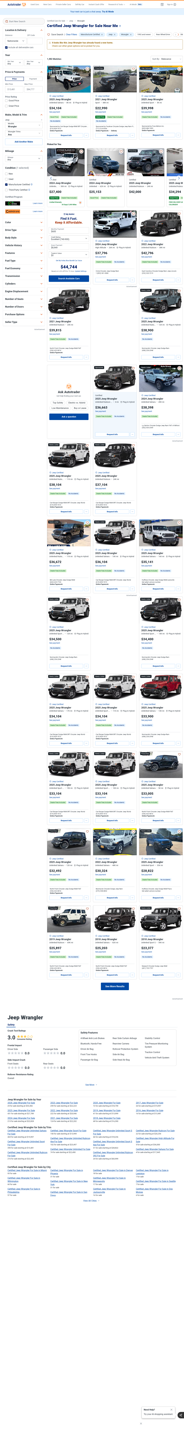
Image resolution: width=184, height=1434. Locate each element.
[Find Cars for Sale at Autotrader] (17, 4)
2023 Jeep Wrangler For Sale (64, 1103)
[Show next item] (132, 378)
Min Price (9, 84)
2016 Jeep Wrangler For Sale (149, 1110)
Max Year (30, 61)
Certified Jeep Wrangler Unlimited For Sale (70, 1149)
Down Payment (56, 245)
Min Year (11, 61)
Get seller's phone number (151, 582)
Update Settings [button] (80, 271)
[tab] (11, 1024)
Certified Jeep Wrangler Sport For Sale (68, 1130)
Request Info (66, 135)
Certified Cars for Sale (56, 21)
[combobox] (24, 21)
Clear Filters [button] (71, 34)
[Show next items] (178, 34)
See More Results (114, 986)
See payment (54, 112)
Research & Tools (115, 4)
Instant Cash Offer (96, 4)
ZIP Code (31, 35)
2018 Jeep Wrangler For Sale (106, 1118)
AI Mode (135, 4)
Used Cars (35, 4)
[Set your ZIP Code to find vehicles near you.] (120, 26)
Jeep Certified (57, 96)
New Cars (47, 4)
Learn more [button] (37, 203)
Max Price (28, 84)
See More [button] (89, 1085)
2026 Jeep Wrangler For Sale (21, 1103)
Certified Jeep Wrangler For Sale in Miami (27, 1170)
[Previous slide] (51, 178)
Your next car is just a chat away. (92, 11)
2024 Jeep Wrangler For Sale (21, 1118)
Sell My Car (79, 4)
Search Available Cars (69, 278)
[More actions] (86, 135)
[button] (162, 4)
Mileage (10, 157)
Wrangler (81, 21)
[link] (55, 121)
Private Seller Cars (63, 4)
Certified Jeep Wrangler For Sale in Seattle (156, 1181)
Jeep (71, 21)
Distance (8, 35)
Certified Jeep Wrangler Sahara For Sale (155, 1149)
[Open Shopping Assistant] (181, 1415)
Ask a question (69, 416)
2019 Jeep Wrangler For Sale (106, 1110)
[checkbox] (12, 101)
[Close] (171, 1410)
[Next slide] (178, 178)
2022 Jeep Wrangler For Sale (64, 1110)
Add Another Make (24, 141)
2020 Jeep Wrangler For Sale (106, 1103)
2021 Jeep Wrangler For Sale (64, 1118)
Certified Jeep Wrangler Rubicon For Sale (155, 1130)
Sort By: (156, 59)
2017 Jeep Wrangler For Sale (149, 1103)
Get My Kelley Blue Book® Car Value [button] (69, 261)
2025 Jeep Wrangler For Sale (21, 1110)
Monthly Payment (57, 229)
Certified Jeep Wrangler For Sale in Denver (113, 1170)
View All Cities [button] (90, 1201)
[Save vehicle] (87, 69)
